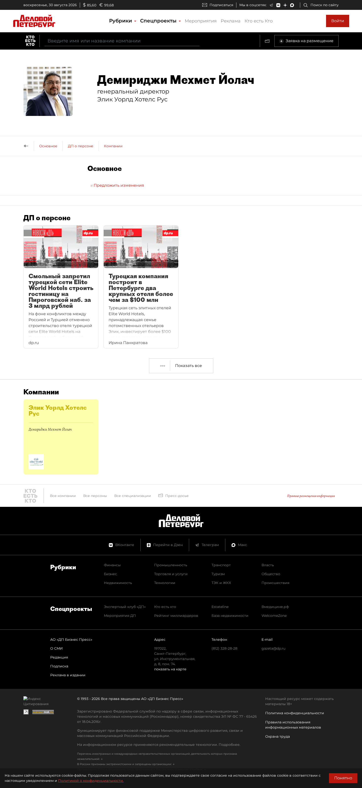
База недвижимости (230, 615)
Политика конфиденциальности (294, 713)
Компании (113, 146)
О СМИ (56, 648)
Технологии (164, 583)
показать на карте (170, 669)
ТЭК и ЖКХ (221, 583)
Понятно (343, 778)
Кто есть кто (165, 607)
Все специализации (132, 496)
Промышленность (170, 565)
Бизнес (110, 574)
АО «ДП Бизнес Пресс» (71, 639)
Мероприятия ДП (120, 615)
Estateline (220, 607)
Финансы (112, 565)
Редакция (59, 657)
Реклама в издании (67, 675)
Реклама (231, 21)
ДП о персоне (80, 146)
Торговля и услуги (171, 574)
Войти (337, 20)
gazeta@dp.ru (273, 648)
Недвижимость (118, 583)
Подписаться (221, 5)
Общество (271, 574)
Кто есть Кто (259, 21)
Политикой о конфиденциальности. (91, 780)
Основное (48, 146)
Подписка (59, 666)
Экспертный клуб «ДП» (125, 607)
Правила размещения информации (311, 496)
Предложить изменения (118, 185)
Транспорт (221, 565)
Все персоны (95, 496)
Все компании (63, 496)
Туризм (218, 574)
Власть (268, 565)
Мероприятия (201, 21)
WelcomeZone (274, 615)
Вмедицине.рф (275, 607)
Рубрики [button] (121, 21)
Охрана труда (277, 736)
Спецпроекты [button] (159, 21)
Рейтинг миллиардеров (176, 615)
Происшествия (275, 583)
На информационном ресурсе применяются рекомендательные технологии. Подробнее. (158, 744)
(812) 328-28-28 (224, 648)
